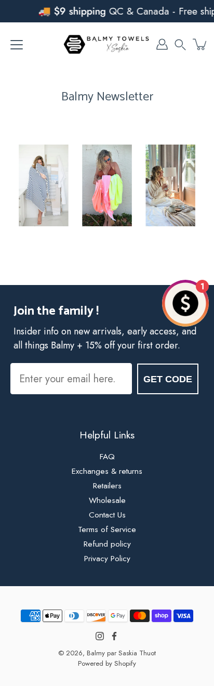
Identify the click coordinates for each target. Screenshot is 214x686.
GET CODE (167, 379)
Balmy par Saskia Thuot (121, 653)
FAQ (107, 456)
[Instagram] (99, 636)
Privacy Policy (107, 558)
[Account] (162, 44)
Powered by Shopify (107, 663)
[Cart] (200, 44)
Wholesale (107, 500)
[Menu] (16, 45)
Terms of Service (107, 529)
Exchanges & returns (107, 471)
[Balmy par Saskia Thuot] (107, 44)
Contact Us (107, 515)
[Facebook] (114, 636)
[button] (180, 44)
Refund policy (107, 544)
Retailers (107, 485)
